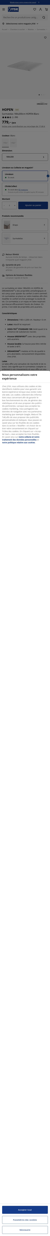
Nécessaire (25, 1230)
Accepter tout (25, 1210)
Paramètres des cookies (25, 1220)
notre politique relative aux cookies (18, 442)
